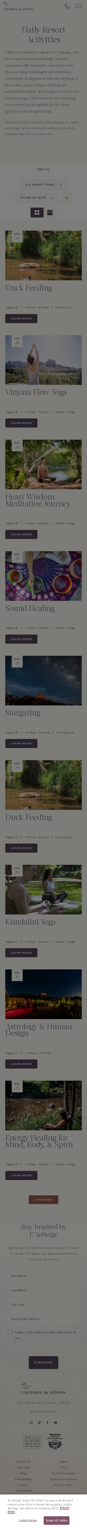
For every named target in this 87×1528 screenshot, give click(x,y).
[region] (43, 1511)
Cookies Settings (27, 1520)
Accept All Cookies (56, 1520)
